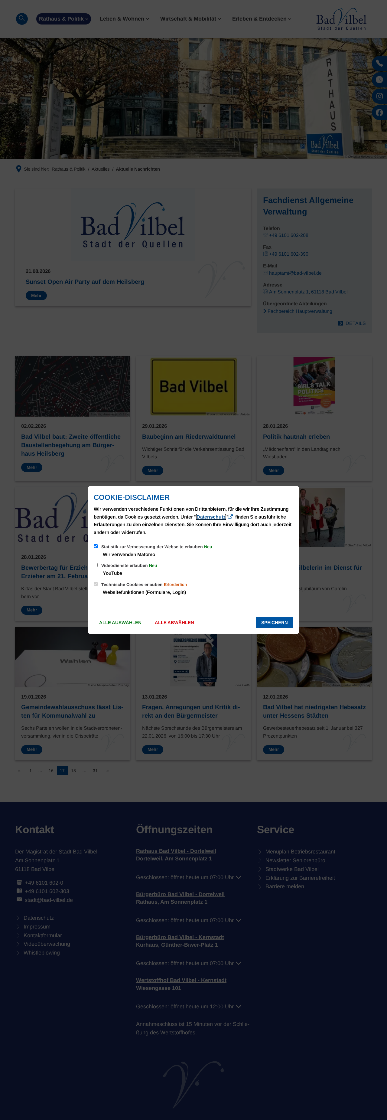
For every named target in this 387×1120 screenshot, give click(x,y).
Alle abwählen (174, 622)
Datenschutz (211, 516)
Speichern (274, 622)
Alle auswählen (120, 622)
